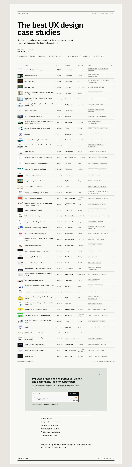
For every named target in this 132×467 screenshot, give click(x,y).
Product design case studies (50, 432)
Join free (112, 361)
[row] (66, 70)
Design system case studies (50, 422)
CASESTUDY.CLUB (23, 13)
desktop (42, 56)
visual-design (72, 56)
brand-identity (98, 56)
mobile (33, 56)
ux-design (22, 56)
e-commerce (85, 56)
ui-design (60, 56)
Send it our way (60, 447)
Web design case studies (49, 425)
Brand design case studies (50, 428)
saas (51, 56)
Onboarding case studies (49, 435)
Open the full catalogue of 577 (50, 404)
